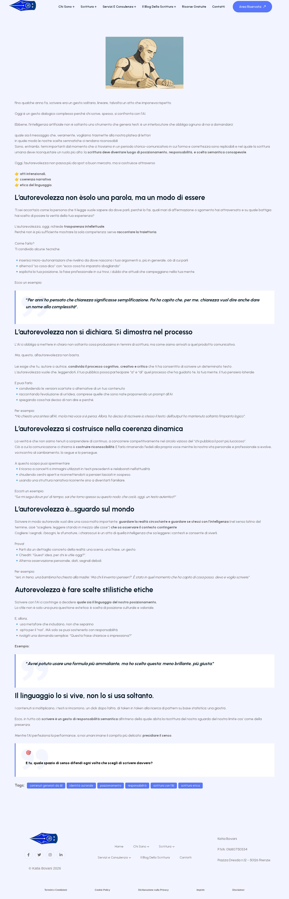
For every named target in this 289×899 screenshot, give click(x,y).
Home (119, 846)
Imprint (200, 890)
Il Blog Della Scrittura (155, 857)
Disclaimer (238, 890)
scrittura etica (190, 785)
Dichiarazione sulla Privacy (153, 890)
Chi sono (65, 6)
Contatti (218, 6)
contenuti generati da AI (46, 785)
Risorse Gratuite (194, 6)
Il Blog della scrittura (157, 6)
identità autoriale (81, 785)
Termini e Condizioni (55, 890)
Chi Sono (139, 846)
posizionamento (110, 785)
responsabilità (137, 785)
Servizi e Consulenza (118, 6)
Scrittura (87, 6)
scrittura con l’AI (163, 785)
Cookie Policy (102, 890)
